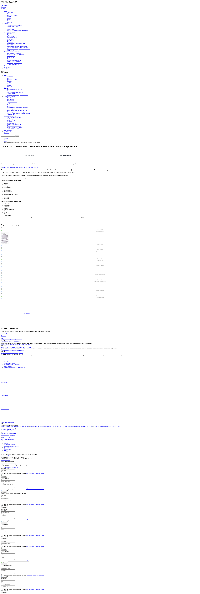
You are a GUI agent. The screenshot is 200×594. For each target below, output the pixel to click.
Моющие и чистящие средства (15, 27)
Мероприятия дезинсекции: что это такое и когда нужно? (16, 347)
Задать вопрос (4, 333)
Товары (6, 23)
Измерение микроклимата (14, 61)
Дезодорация (10, 40)
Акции (9, 19)
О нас (5, 11)
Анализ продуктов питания (14, 63)
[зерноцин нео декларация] (1, 270)
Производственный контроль (11, 51)
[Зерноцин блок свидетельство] (1, 266)
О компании (10, 12)
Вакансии (9, 22)
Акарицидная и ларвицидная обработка (17, 43)
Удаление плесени (12, 37)
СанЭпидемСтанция (9, 32)
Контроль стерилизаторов (14, 53)
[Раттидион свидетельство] (1, 289)
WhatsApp (3, 7)
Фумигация (10, 39)
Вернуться (27, 313)
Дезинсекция (10, 36)
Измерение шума (11, 58)
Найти (17, 135)
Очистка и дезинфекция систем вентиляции (18, 49)
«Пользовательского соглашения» (35, 473)
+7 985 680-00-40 (5, 460)
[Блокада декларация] (1, 248)
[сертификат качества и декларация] (1, 294)
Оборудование (11, 29)
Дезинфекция (10, 33)
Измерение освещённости (14, 60)
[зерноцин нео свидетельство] (1, 273)
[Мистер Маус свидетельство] (1, 278)
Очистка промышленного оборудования (17, 47)
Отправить (3, 476)
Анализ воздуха (11, 56)
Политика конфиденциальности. (9, 455)
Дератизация (10, 35)
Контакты (6, 68)
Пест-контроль (11, 44)
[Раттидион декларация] (1, 286)
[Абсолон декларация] (1, 228)
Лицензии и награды (12, 15)
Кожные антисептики (12, 26)
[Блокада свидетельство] (1, 250)
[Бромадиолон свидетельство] (1, 257)
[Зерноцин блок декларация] (1, 264)
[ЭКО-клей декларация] (1, 296)
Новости (9, 16)
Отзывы (9, 20)
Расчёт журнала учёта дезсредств (15, 54)
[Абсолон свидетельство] (1, 230)
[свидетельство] (1, 291)
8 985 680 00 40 (5, 5)
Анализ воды (10, 57)
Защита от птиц (11, 50)
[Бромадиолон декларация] (1, 254)
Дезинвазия (10, 42)
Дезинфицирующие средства (14, 25)
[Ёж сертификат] (1, 261)
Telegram (3, 8)
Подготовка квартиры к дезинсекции (11, 341)
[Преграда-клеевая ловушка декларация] (1, 282)
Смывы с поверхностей (13, 64)
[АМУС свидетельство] (1, 245)
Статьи (9, 18)
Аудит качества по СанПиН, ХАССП (17, 46)
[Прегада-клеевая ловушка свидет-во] (1, 280)
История (9, 13)
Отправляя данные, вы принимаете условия (23, 473)
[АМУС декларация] (5, 243)
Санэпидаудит (7, 67)
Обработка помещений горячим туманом (12, 353)
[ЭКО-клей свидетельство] (1, 298)
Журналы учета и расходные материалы (17, 30)
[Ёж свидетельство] (1, 259)
